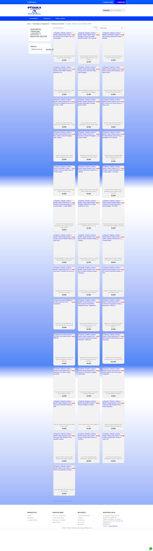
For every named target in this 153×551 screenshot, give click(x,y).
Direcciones (81, 522)
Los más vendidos (32, 520)
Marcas (33, 46)
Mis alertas (81, 524)
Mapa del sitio (56, 522)
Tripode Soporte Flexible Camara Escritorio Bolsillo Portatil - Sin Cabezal (89, 57)
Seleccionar (111, 28)
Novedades (30, 518)
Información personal (84, 515)
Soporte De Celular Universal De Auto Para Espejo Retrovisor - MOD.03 (64, 359)
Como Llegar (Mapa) (58, 518)
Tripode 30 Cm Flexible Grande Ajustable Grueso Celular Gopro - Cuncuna (113, 191)
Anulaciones (81, 520)
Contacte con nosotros (59, 520)
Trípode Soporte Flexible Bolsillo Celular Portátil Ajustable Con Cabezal (113, 157)
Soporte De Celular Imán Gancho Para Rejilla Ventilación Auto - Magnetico (88, 325)
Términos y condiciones (59, 515)
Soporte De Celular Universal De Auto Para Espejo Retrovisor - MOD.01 (113, 325)
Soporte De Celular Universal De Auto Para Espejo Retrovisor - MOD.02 (89, 359)
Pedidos (80, 518)
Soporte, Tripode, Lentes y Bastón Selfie (38, 33)
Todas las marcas (40, 49)
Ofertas (29, 515)
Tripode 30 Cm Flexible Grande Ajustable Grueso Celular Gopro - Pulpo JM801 (64, 225)
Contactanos (31, 2)
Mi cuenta (82, 512)
